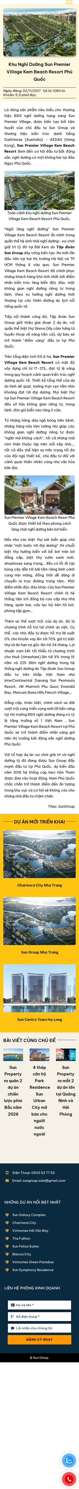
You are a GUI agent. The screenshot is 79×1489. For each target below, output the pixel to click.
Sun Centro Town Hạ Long (39, 1019)
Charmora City (24, 1223)
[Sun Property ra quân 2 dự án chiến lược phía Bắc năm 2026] (13, 1055)
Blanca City (21, 1254)
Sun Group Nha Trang (39, 952)
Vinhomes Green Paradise (33, 1262)
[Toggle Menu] (69, 2)
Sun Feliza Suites (25, 1246)
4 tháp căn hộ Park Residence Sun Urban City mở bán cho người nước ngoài (40, 1101)
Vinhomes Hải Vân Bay (30, 1230)
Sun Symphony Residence (33, 1270)
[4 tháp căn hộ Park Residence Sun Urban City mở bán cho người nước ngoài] (39, 1055)
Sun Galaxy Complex (29, 1215)
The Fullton (21, 1238)
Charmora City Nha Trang (39, 885)
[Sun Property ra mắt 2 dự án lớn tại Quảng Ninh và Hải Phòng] (66, 1055)
